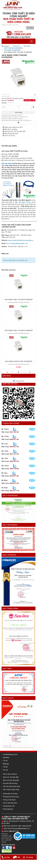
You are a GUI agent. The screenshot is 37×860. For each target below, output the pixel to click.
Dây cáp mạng (7, 163)
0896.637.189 (14, 483)
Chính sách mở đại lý (10, 774)
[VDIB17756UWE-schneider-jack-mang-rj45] (18, 76)
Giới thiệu (6, 757)
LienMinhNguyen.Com (10, 754)
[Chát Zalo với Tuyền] (14, 436)
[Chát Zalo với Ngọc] (14, 466)
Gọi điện (7, 857)
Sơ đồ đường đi (8, 809)
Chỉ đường (29, 857)
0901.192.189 (14, 432)
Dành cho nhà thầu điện (11, 777)
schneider (6, 96)
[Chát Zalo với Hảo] (14, 473)
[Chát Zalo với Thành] (14, 429)
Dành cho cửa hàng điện (11, 780)
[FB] (3, 847)
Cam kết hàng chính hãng (11, 786)
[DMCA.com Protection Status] (7, 851)
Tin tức (5, 761)
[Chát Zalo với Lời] (14, 480)
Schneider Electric (25, 202)
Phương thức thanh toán (11, 797)
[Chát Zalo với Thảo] (14, 458)
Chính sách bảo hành (10, 803)
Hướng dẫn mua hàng (10, 793)
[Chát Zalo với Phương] (14, 488)
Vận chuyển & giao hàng (11, 789)
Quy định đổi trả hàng (10, 783)
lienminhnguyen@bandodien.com (17, 243)
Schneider (15, 156)
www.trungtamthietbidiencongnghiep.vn (21, 240)
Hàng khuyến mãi (8, 806)
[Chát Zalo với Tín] (15, 444)
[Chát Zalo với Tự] (15, 451)
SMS (18, 857)
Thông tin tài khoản (9, 800)
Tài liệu (5, 767)
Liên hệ (5, 770)
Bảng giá (6, 764)
